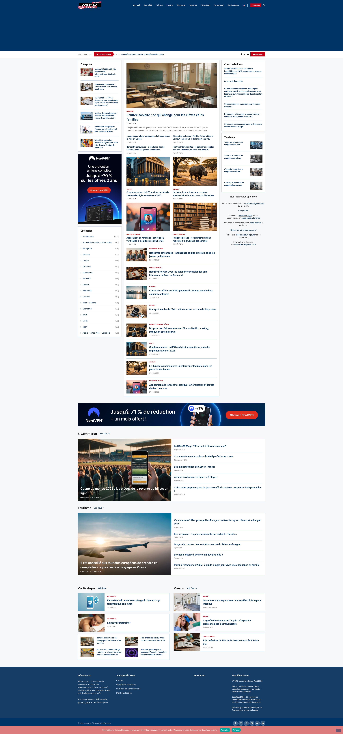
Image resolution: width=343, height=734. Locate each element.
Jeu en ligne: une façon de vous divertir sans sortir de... (141, 54)
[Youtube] (248, 54)
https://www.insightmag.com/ (243, 230)
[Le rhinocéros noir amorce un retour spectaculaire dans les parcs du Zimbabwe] (195, 178)
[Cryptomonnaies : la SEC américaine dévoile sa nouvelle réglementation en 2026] (148, 178)
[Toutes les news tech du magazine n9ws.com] (256, 145)
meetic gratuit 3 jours (245, 235)
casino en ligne (245, 215)
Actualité (148, 5)
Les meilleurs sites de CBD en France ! (194, 466)
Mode (101, 321)
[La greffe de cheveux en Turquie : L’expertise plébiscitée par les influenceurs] (187, 622)
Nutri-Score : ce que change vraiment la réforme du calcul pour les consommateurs (109, 652)
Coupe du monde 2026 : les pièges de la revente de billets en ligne (124, 491)
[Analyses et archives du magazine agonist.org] (256, 159)
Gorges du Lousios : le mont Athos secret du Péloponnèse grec (207, 544)
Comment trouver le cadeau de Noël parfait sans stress (203, 456)
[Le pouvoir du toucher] (91, 623)
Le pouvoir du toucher (233, 81)
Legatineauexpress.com (245, 244)
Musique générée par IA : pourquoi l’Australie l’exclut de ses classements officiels (154, 652)
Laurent (86, 497)
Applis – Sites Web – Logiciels (101, 333)
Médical (101, 297)
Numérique (101, 272)
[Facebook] (241, 54)
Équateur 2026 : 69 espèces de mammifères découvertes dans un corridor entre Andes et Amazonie (246, 699)
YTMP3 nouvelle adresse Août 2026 (247, 681)
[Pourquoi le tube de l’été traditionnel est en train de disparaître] (136, 311)
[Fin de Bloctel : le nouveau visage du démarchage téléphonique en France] (91, 602)
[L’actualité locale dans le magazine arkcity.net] (256, 172)
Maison (101, 285)
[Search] (264, 5)
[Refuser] (338, 730)
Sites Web (205, 5)
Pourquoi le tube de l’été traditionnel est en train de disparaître (182, 309)
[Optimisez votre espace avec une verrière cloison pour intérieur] (187, 602)
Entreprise (101, 248)
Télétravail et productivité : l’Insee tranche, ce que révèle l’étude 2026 (106, 86)
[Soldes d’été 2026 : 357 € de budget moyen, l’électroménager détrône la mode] (87, 72)
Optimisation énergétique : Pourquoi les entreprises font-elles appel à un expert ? (106, 129)
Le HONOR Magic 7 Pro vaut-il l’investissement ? (200, 446)
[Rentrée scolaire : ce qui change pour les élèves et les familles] (171, 97)
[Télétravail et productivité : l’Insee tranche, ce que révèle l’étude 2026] (87, 87)
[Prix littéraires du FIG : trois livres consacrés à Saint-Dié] (131, 641)
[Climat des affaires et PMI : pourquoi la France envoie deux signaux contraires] (136, 292)
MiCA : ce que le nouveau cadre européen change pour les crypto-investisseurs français (246, 689)
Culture (159, 5)
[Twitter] (244, 54)
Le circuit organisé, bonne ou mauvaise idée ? (198, 554)
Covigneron (243, 211)
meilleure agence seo (254, 203)
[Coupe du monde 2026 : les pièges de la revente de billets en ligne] (124, 470)
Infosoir (86, 572)
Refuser (236, 730)
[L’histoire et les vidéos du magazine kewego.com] (256, 186)
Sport (101, 327)
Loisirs (170, 5)
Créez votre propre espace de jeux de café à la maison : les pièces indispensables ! (217, 489)
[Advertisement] (171, 29)
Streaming (218, 5)
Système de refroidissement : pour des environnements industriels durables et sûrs (106, 115)
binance (251, 218)
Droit (101, 315)
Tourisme (181, 5)
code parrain (255, 223)
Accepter (225, 730)
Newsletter (259, 54)
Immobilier (101, 291)
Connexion (256, 5)
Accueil (136, 5)
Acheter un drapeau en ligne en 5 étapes (195, 477)
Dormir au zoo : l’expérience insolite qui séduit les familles (205, 534)
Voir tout (103, 434)
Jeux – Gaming (101, 303)
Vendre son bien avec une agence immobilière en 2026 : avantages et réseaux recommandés (243, 71)
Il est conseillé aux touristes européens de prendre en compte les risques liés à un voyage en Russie (118, 565)
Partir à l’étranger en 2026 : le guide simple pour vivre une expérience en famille (217, 565)
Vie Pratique (233, 5)
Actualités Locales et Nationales (101, 242)
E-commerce (87, 434)
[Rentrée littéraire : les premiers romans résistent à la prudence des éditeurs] (195, 224)
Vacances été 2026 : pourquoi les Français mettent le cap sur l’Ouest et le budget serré (217, 522)
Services (193, 5)
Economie (101, 309)
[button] (116, 54)
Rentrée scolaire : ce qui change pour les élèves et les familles (109, 640)
